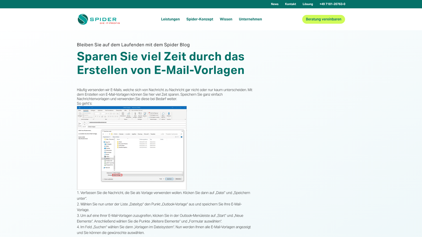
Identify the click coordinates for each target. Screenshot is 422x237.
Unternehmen (250, 19)
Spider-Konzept (199, 19)
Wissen (226, 19)
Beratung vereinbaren (323, 19)
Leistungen (170, 19)
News (274, 4)
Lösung (308, 4)
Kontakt (290, 4)
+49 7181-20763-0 (332, 4)
